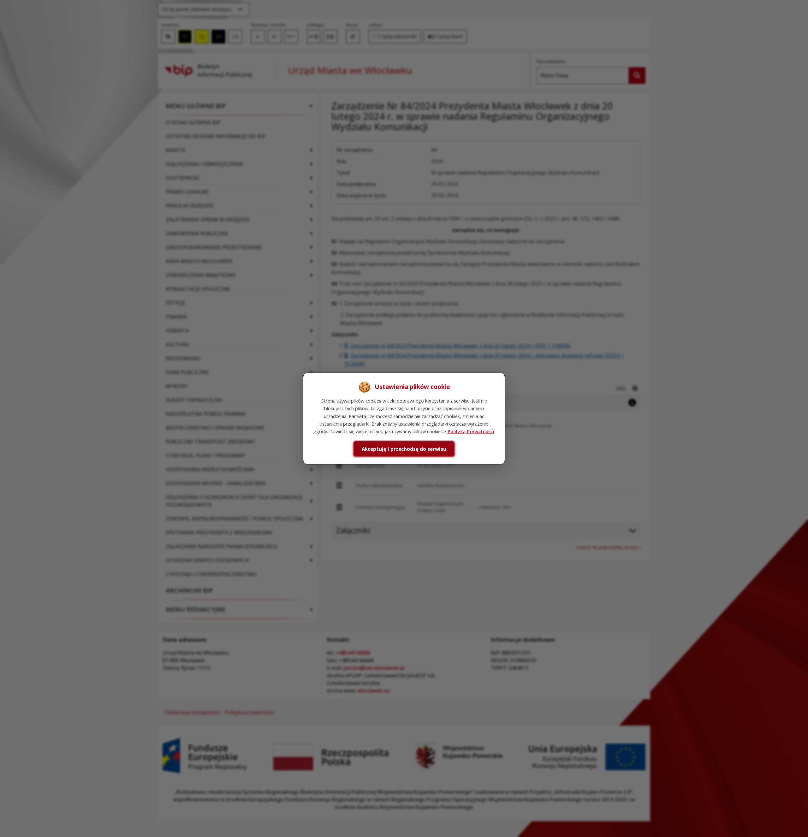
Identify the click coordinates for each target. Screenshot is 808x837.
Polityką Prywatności (471, 431)
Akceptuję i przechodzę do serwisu (404, 449)
